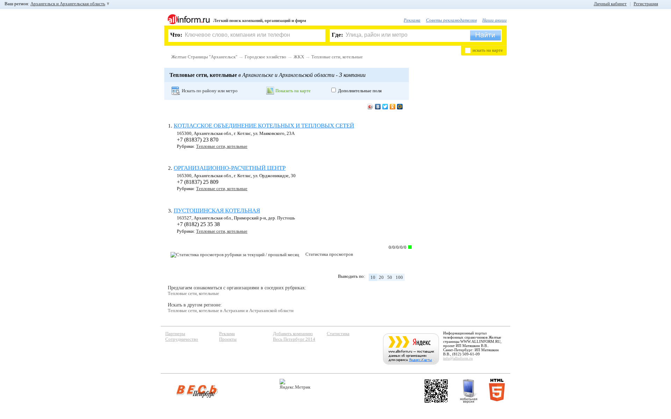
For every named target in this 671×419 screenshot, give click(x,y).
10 (372, 277)
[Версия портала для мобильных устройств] (468, 391)
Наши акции (494, 20)
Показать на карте (293, 90)
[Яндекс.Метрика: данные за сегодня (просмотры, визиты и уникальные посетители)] (295, 384)
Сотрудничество (181, 339)
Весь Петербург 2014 (294, 339)
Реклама (412, 20)
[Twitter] (385, 106)
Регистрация (646, 3)
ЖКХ (299, 56)
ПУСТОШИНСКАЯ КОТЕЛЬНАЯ (217, 210)
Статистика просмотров (329, 254)
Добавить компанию (293, 333)
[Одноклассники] (392, 106)
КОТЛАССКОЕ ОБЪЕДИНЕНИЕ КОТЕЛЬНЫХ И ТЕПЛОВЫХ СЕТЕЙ (264, 125)
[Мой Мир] (400, 106)
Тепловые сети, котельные (337, 56)
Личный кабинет (610, 3)
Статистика (338, 333)
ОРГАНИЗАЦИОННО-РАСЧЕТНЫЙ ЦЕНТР (230, 168)
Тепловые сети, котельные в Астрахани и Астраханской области (231, 310)
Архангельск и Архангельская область (67, 3)
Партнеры (175, 333)
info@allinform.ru (458, 358)
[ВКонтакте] (378, 106)
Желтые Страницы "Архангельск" (204, 56)
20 (381, 277)
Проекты (228, 339)
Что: (176, 34)
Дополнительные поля (360, 90)
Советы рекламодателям (451, 20)
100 (399, 277)
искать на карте (487, 50)
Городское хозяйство (265, 56)
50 (389, 277)
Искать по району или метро (210, 90)
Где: (337, 34)
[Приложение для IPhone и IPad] (436, 391)
